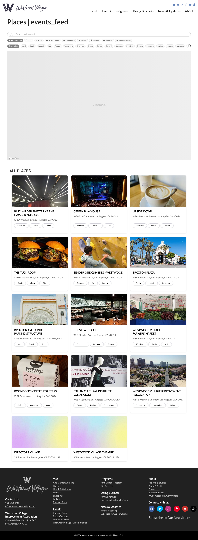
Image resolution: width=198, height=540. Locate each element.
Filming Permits (108, 496)
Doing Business (110, 493)
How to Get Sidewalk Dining (114, 500)
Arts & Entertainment (63, 482)
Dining (56, 486)
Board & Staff (155, 486)
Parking (56, 499)
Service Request (156, 492)
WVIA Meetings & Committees (163, 495)
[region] (99, 105)
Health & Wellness (62, 489)
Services (57, 492)
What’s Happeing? (109, 510)
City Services (107, 486)
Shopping (57, 495)
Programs (106, 479)
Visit (55, 479)
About (152, 479)
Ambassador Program (111, 482)
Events (57, 509)
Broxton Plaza (60, 502)
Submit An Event (61, 519)
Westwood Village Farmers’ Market (70, 522)
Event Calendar (60, 516)
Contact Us (154, 489)
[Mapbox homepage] (14, 158)
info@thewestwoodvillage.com (20, 506)
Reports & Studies (157, 482)
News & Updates (111, 507)
